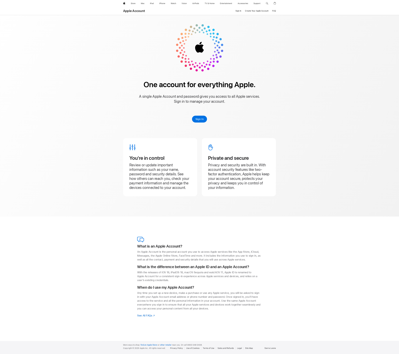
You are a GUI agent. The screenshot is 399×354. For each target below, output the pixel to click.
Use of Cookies (193, 348)
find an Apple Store (149, 345)
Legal (239, 348)
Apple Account (134, 11)
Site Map (249, 348)
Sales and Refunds (226, 348)
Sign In (199, 119)
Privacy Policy (176, 348)
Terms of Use (208, 348)
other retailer (166, 345)
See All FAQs (146, 315)
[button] (267, 3)
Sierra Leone (270, 348)
